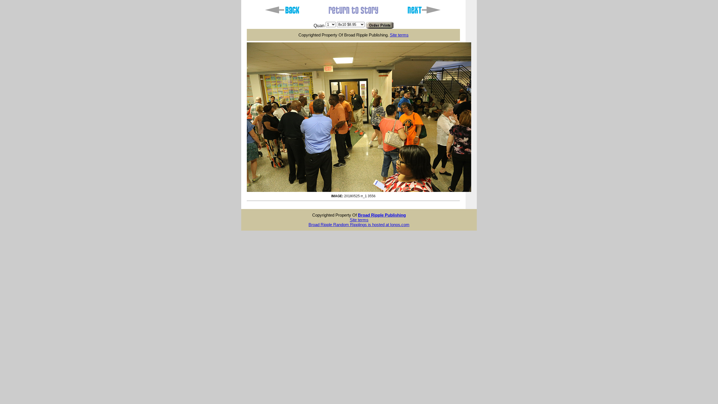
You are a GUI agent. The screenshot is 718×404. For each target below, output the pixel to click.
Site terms (399, 35)
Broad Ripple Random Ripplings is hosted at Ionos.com (359, 224)
